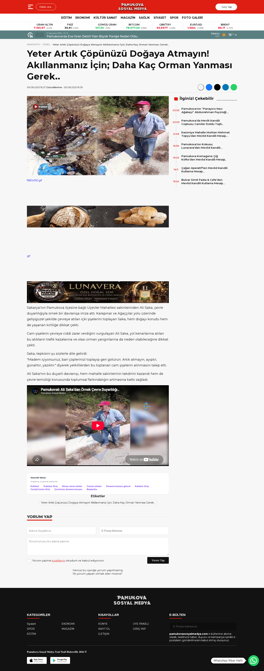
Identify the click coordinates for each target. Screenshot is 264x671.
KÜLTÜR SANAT (105, 17)
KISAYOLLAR (108, 615)
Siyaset (31, 623)
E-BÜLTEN (177, 615)
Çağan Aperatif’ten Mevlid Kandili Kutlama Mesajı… (204, 169)
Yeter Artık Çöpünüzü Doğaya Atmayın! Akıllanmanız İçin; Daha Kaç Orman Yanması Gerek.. (98, 502)
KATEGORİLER (38, 615)
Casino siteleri (94, 486)
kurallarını (58, 560)
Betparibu (92, 489)
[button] (37, 34)
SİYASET (160, 17)
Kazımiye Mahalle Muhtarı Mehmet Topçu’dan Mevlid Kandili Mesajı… (205, 134)
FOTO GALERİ (192, 17)
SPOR (174, 17)
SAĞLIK (144, 17)
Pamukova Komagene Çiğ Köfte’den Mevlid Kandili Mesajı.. (203, 157)
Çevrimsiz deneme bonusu (68, 489)
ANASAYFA (33, 44)
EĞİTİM (66, 17)
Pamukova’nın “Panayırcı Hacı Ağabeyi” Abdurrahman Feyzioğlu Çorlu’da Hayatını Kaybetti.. (204, 110)
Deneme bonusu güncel (118, 486)
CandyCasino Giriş (40, 489)
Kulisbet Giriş (51, 486)
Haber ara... (46, 6)
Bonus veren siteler (72, 486)
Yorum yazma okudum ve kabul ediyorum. (68, 560)
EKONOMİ (82, 17)
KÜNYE (103, 623)
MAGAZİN (128, 17)
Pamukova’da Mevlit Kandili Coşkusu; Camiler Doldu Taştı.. (202, 122)
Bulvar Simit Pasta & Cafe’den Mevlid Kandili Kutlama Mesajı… (203, 181)
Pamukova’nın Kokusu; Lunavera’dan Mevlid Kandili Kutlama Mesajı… (200, 146)
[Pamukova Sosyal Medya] (132, 7)
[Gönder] (233, 626)
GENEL (46, 44)
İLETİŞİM (103, 633)
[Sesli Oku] (201, 87)
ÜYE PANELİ (141, 623)
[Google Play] (60, 660)
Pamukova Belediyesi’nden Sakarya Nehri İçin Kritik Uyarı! (88, 36)
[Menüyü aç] (31, 6)
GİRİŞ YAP (139, 628)
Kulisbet (35, 486)
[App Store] (37, 660)
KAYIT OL (104, 628)
